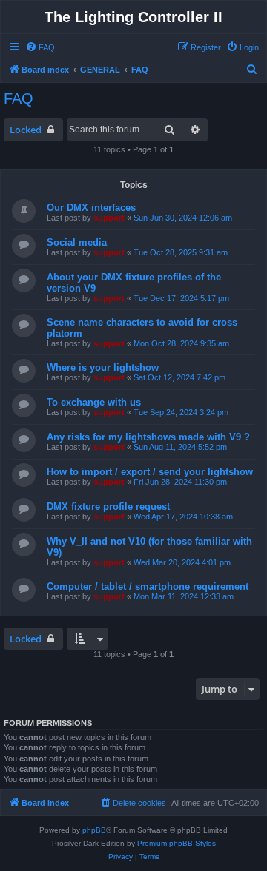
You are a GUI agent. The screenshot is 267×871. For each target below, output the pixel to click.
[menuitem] (40, 47)
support (109, 217)
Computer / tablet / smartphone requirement (147, 586)
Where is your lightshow (103, 367)
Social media (77, 242)
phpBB (94, 830)
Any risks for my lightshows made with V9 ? (148, 437)
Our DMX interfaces (91, 207)
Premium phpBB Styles (176, 843)
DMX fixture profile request (108, 506)
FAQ (18, 98)
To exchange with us (94, 402)
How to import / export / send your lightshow (150, 471)
